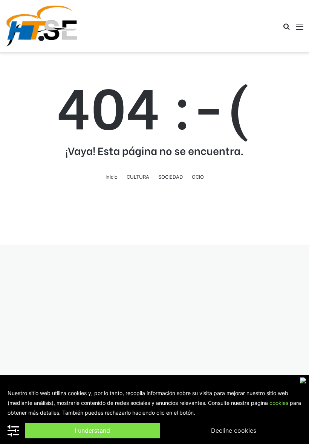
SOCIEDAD (170, 177)
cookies (278, 403)
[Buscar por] (286, 29)
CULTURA (138, 177)
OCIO (198, 177)
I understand (92, 430)
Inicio (112, 177)
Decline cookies (233, 430)
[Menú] (299, 29)
